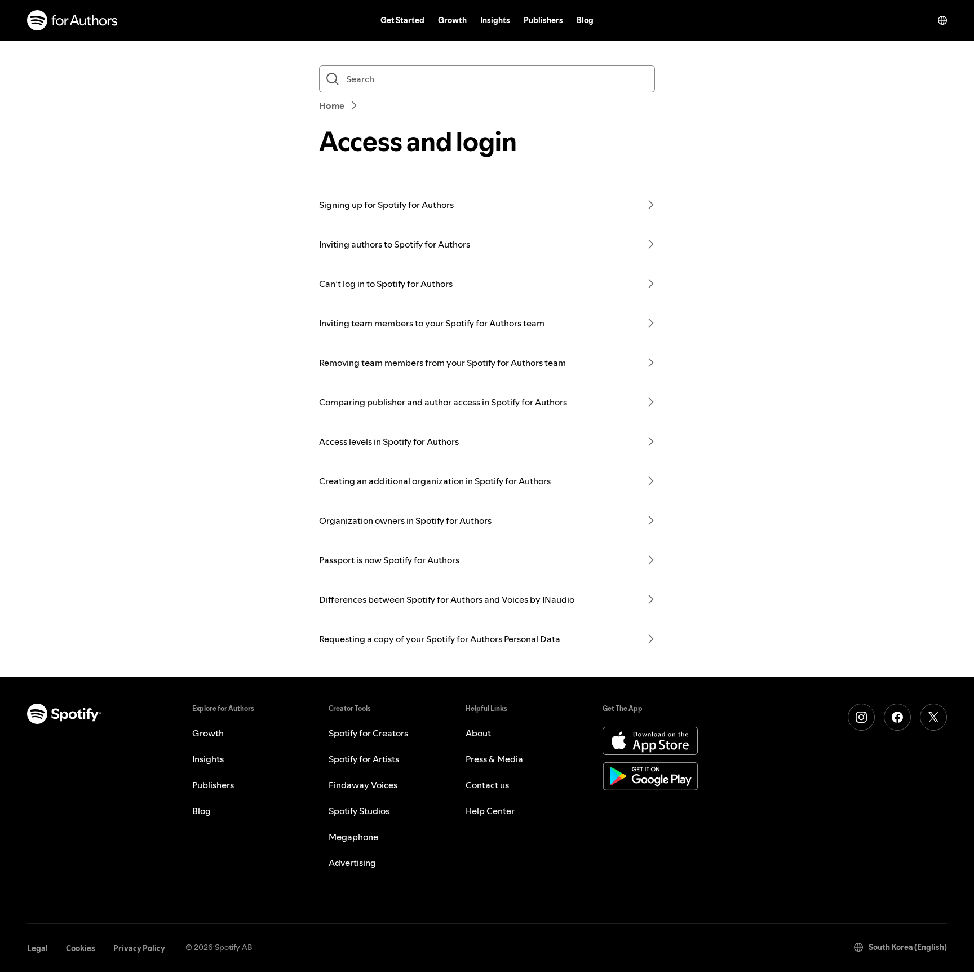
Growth (452, 20)
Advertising (352, 862)
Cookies (80, 948)
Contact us (487, 785)
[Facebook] (897, 717)
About (478, 733)
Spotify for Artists (364, 759)
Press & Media (494, 759)
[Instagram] (861, 717)
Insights (495, 20)
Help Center (490, 811)
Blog (585, 20)
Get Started (402, 20)
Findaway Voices (363, 785)
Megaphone (353, 836)
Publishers (543, 20)
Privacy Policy (139, 948)
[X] (933, 717)
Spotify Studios (359, 811)
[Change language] (942, 20)
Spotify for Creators (368, 733)
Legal (37, 948)
